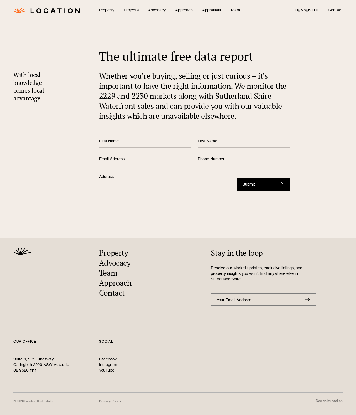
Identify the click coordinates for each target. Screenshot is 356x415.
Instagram (108, 364)
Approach (184, 10)
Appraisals (211, 10)
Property (106, 10)
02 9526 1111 (306, 10)
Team (235, 10)
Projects (131, 10)
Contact (335, 10)
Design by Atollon (329, 401)
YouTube (106, 370)
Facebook (108, 359)
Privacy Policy (110, 401)
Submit (249, 184)
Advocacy (157, 10)
